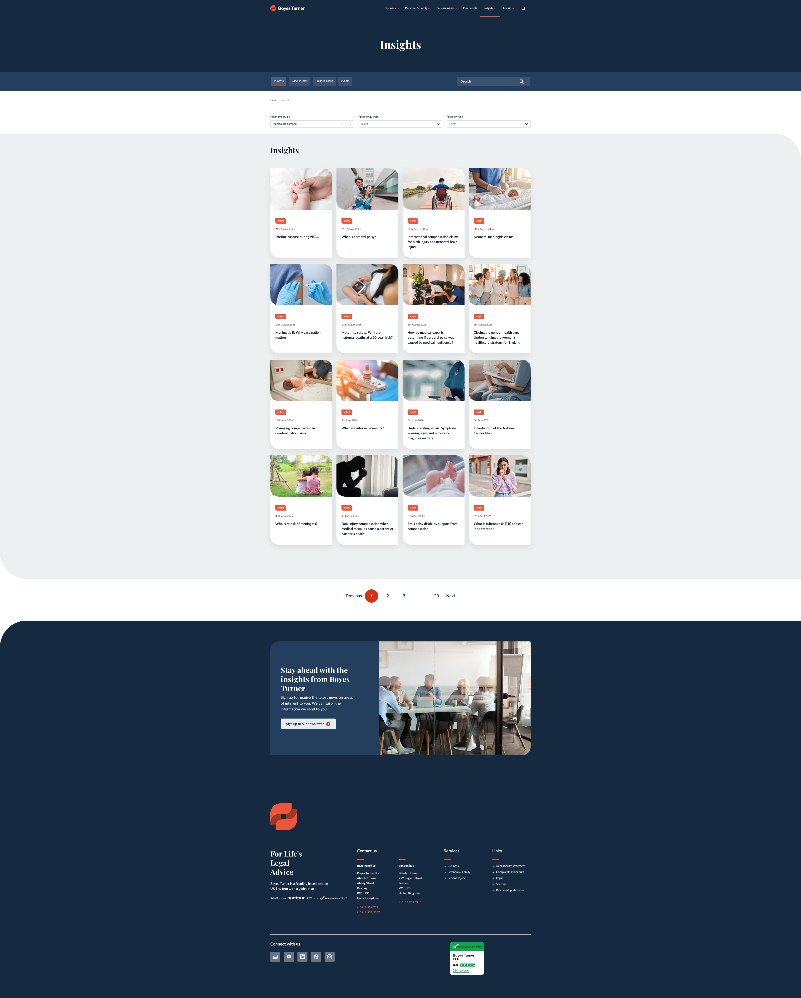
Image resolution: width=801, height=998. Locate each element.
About (507, 8)
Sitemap (501, 884)
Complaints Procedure (510, 872)
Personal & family (416, 8)
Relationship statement (511, 890)
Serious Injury (456, 878)
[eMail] (275, 957)
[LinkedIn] (302, 957)
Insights (488, 8)
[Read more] (301, 213)
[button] (523, 8)
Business (390, 8)
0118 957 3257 (370, 912)
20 (438, 595)
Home (273, 100)
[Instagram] (330, 957)
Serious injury (445, 8)
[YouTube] (289, 957)
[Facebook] (316, 957)
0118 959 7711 (370, 907)
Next (450, 596)
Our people (470, 8)
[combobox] (305, 124)
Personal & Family (459, 872)
